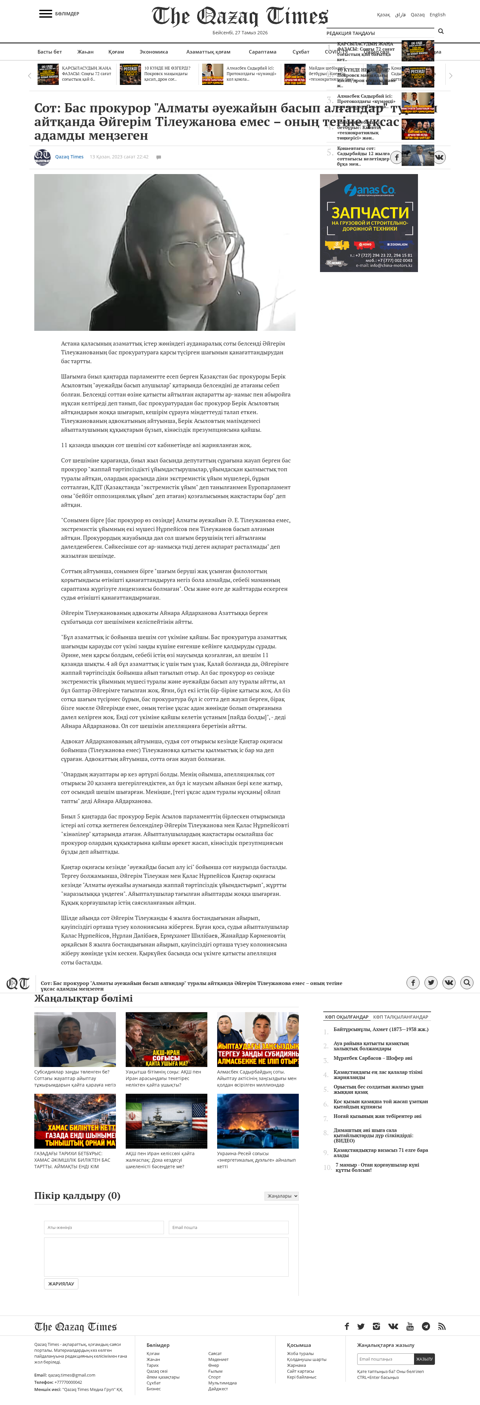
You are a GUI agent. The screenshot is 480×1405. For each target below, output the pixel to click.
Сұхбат (301, 51)
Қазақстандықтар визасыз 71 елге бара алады (381, 1153)
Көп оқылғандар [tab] (347, 1017)
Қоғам (116, 51)
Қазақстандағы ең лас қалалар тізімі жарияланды (378, 1075)
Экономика (154, 51)
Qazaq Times (69, 156)
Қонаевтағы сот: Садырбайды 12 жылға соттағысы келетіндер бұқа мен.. (363, 156)
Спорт (214, 1377)
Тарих (153, 1365)
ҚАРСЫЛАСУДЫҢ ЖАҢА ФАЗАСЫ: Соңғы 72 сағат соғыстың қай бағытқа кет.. (366, 51)
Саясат (215, 1353)
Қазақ (383, 14)
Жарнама (296, 1365)
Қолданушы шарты (307, 1359)
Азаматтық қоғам (208, 51)
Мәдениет (218, 1359)
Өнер (213, 1365)
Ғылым (215, 1371)
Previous (29, 76)
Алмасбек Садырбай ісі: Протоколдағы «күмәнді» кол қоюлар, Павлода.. (366, 101)
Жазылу (424, 1359)
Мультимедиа (222, 1383)
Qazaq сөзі (157, 1371)
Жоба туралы (300, 1353)
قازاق (400, 14)
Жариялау (61, 1284)
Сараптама (263, 51)
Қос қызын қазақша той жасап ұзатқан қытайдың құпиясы (381, 1104)
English (438, 14)
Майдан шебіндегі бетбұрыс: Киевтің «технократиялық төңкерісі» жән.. (359, 130)
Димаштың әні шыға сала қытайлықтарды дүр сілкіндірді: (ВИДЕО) (373, 1135)
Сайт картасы (300, 1371)
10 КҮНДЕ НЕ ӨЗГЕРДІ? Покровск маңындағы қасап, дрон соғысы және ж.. (366, 77)
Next (450, 76)
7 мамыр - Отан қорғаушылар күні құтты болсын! (377, 1167)
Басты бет (50, 51)
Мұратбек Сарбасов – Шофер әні (373, 1058)
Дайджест (218, 1389)
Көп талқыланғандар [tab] (400, 1017)
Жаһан (85, 51)
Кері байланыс (301, 1377)
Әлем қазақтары (163, 1377)
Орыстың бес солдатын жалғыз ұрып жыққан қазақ (379, 1089)
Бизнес (154, 1389)
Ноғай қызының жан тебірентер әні (378, 1116)
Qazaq (418, 14)
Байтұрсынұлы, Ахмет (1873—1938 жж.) (381, 1029)
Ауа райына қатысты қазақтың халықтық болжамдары (371, 1046)
